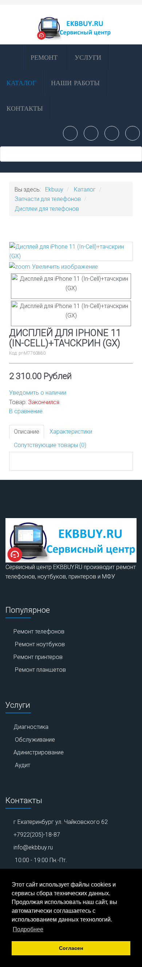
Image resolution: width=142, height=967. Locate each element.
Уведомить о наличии (37, 392)
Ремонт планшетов (40, 669)
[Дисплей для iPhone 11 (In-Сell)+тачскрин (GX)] (71, 286)
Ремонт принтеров (38, 657)
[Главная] (11, 57)
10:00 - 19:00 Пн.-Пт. (41, 860)
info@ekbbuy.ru (33, 847)
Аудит (22, 765)
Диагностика (30, 726)
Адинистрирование (38, 752)
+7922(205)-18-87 (36, 834)
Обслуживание (35, 739)
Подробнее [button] (28, 929)
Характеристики (71, 431)
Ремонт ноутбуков (40, 644)
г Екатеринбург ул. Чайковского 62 (60, 821)
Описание (26, 431)
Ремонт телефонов (38, 631)
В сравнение (26, 411)
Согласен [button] (71, 948)
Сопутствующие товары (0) (50, 445)
